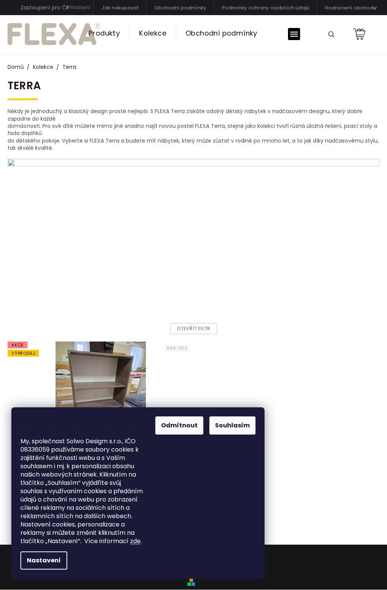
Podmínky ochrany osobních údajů (265, 7)
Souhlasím (232, 425)
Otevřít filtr (194, 328)
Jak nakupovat (120, 7)
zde (135, 541)
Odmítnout (179, 425)
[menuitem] (104, 33)
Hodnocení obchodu (350, 7)
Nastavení (44, 560)
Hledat (328, 33)
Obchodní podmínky (180, 7)
